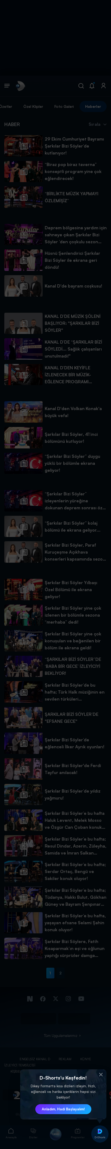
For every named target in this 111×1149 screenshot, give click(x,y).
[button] (101, 1074)
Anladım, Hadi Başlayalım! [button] (63, 1109)
